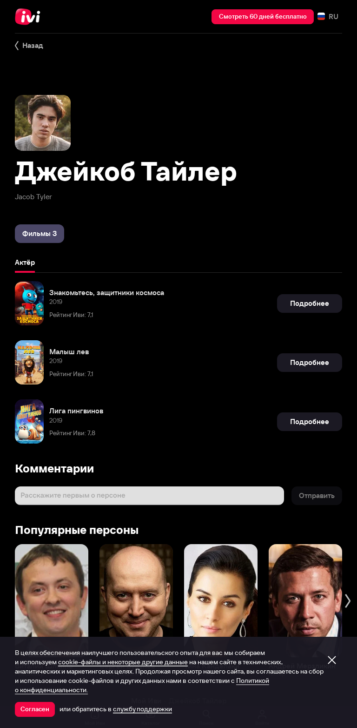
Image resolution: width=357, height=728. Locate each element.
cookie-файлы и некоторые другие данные (123, 662)
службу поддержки (142, 709)
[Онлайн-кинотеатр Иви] (30, 17)
